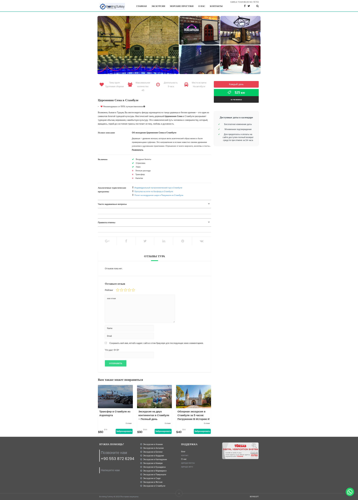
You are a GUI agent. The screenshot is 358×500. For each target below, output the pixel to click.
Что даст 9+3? (112, 349)
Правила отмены (106, 222)
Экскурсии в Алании (153, 444)
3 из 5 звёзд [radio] (125, 290)
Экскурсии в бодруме (153, 455)
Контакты (216, 6)
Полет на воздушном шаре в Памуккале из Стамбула (158, 195)
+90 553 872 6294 (117, 458)
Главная (141, 6)
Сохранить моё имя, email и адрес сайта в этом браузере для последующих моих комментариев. (156, 343)
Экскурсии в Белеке (152, 451)
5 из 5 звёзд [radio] (133, 290)
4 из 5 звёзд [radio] (129, 290)
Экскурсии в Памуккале (154, 474)
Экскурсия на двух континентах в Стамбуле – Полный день (153, 415)
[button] (350, 492)
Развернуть (137, 149)
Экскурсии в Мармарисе (155, 470)
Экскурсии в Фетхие (152, 482)
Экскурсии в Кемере (153, 463)
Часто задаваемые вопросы (112, 204)
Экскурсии (158, 6)
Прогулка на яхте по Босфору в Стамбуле (153, 191)
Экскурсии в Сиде (152, 478)
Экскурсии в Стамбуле (154, 485)
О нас (201, 6)
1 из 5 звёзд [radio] (117, 290)
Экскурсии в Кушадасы (154, 466)
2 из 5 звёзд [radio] (121, 290)
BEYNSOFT (254, 496)
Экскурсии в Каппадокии (155, 459)
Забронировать (124, 431)
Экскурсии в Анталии (153, 448)
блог (183, 451)
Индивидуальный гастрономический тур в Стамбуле (158, 187)
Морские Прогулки (182, 6)
